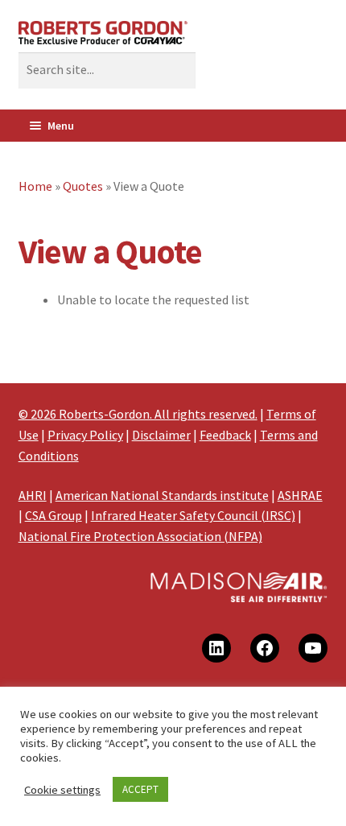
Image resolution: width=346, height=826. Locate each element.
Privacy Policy (85, 435)
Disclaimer (161, 435)
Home (35, 186)
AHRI (33, 495)
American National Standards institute (162, 495)
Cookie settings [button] (62, 790)
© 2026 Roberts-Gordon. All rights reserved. (138, 414)
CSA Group (53, 515)
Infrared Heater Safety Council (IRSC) (193, 515)
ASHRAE (300, 495)
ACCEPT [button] (140, 789)
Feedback (225, 435)
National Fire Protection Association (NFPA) (140, 536)
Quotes (83, 186)
